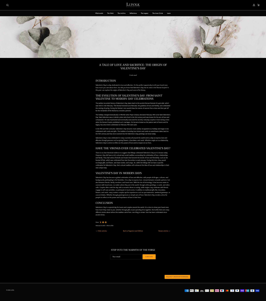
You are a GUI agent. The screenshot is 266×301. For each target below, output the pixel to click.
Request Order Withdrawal (177, 277)
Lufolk (12, 290)
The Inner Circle (157, 13)
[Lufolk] (133, 5)
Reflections (133, 13)
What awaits (99, 13)
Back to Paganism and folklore (133, 231)
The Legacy (144, 13)
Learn (169, 13)
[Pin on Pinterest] (106, 222)
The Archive (122, 13)
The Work (110, 13)
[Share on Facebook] (103, 222)
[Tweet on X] (100, 222)
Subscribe (149, 256)
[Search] (7, 5)
